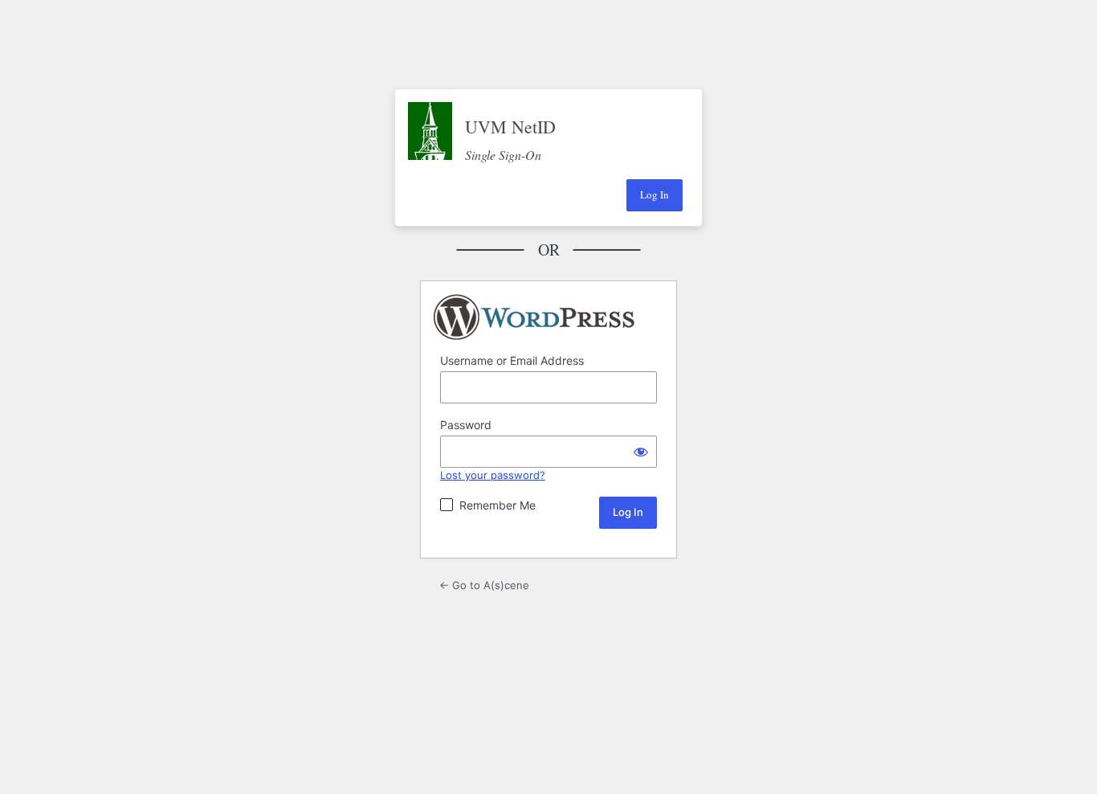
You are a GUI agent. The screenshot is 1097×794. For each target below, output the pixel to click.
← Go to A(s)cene (484, 585)
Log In (654, 194)
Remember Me (497, 505)
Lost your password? (492, 475)
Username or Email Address (512, 360)
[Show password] (641, 452)
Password (465, 425)
